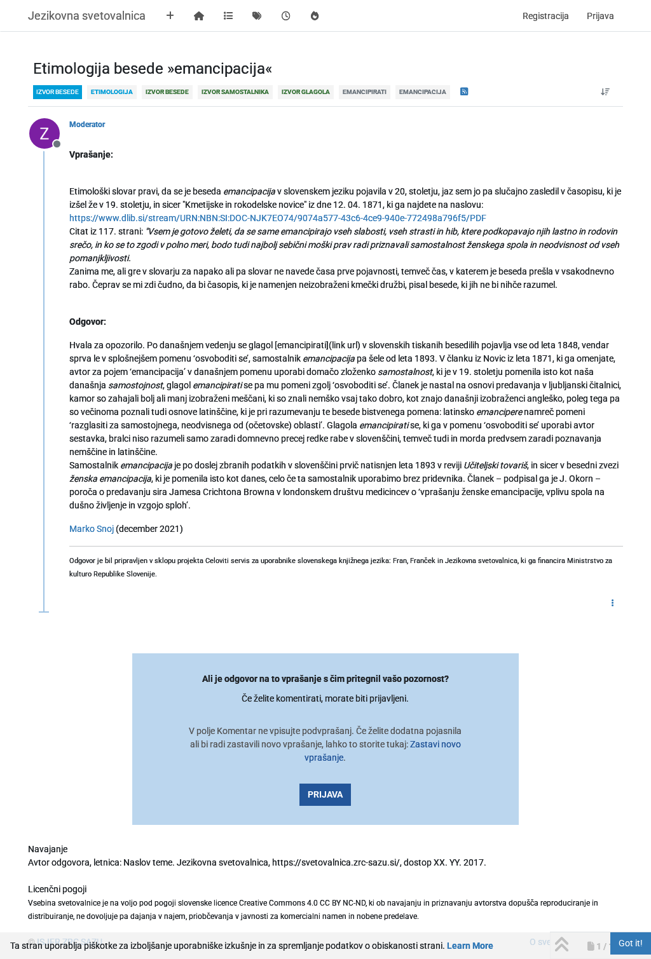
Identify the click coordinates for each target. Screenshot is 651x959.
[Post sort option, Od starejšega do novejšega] (605, 92)
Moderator (87, 124)
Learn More (470, 946)
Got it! (631, 943)
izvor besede (57, 91)
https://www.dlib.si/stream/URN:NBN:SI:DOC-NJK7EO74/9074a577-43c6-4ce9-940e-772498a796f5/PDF (277, 218)
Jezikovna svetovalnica (87, 15)
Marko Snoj (91, 529)
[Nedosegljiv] (49, 133)
